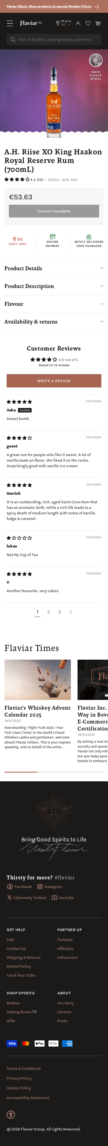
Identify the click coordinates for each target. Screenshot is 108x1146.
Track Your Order (21, 975)
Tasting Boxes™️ (22, 1011)
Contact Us (16, 948)
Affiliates (65, 948)
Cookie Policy (19, 1087)
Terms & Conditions (24, 1068)
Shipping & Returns (23, 957)
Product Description (29, 286)
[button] (10, 23)
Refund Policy (19, 966)
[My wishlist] (88, 23)
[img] (19, 402)
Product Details (23, 268)
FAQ (10, 939)
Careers (64, 1011)
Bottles (13, 1002)
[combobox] (54, 39)
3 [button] (59, 612)
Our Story (65, 1002)
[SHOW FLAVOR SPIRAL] (96, 61)
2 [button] (48, 612)
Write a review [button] (54, 380)
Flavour (13, 304)
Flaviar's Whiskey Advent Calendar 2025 (37, 711)
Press (62, 1020)
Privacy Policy (19, 1078)
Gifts (11, 1020)
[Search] (13, 39)
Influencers (67, 957)
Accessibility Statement (28, 1097)
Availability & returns (31, 321)
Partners (65, 939)
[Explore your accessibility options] (11, 1114)
